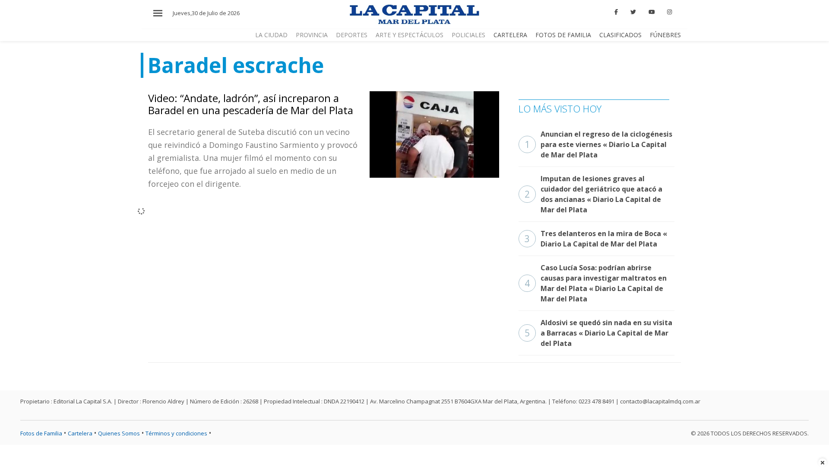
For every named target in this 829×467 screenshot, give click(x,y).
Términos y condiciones (176, 433)
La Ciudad (271, 35)
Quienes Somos (119, 433)
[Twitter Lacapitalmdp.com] (633, 12)
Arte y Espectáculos (409, 35)
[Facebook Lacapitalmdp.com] (616, 12)
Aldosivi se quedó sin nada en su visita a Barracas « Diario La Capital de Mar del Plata (598, 333)
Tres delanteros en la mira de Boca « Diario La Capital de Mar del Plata (596, 239)
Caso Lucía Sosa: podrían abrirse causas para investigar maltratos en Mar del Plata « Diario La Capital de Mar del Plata (596, 283)
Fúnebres (665, 35)
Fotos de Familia (563, 35)
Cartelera (510, 35)
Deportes (351, 35)
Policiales (468, 35)
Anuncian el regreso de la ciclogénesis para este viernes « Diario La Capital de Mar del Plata (598, 144)
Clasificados (620, 35)
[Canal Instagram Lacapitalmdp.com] (669, 12)
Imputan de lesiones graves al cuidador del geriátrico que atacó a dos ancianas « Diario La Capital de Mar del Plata (593, 194)
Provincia (312, 35)
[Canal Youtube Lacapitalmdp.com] (651, 12)
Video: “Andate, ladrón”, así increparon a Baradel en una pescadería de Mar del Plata (250, 104)
